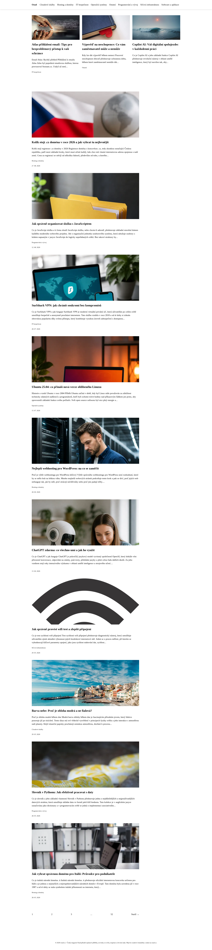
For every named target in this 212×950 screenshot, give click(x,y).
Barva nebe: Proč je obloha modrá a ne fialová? (62, 710)
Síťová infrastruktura (149, 4)
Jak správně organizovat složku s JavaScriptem (61, 223)
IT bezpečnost (82, 4)
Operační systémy (99, 4)
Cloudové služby (47, 4)
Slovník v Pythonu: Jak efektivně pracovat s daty (62, 792)
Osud (34, 4)
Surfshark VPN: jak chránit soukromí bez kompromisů (66, 305)
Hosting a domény (65, 4)
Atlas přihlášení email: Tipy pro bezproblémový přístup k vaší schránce (52, 49)
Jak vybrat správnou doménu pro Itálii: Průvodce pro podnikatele (73, 873)
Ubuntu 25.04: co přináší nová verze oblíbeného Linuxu (66, 386)
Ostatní (112, 4)
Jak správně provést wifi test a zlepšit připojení (61, 629)
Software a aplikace (170, 4)
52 (112, 914)
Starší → (135, 914)
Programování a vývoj (128, 4)
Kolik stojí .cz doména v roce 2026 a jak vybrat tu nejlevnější (70, 142)
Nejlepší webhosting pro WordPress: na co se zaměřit (65, 468)
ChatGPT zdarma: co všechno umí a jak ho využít (63, 550)
